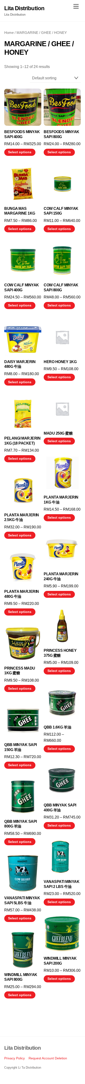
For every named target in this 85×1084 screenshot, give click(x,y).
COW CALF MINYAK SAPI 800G (61, 287)
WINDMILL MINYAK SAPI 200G (60, 960)
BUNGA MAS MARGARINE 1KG (19, 211)
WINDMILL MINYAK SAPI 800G (20, 977)
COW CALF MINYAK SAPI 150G (61, 211)
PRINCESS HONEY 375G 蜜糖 (60, 652)
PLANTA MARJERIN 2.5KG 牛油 (21, 517)
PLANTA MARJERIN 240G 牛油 (61, 576)
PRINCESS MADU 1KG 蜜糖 (19, 670)
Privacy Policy (14, 1058)
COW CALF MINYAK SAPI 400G (21, 287)
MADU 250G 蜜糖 (58, 433)
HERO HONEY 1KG (60, 362)
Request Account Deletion (48, 1058)
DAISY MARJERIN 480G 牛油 (19, 364)
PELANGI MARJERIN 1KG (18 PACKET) (22, 440)
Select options (19, 152)
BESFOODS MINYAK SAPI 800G (61, 134)
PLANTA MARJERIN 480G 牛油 (21, 593)
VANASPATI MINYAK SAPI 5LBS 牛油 (22, 900)
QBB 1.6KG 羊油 (57, 727)
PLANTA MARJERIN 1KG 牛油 (61, 499)
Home (9, 33)
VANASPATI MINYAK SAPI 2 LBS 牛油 (61, 884)
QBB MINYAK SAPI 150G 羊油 (20, 747)
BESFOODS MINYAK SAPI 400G (22, 134)
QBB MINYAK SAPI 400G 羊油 (60, 807)
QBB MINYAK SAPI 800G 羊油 (20, 823)
